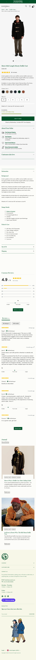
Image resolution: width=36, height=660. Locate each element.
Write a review (18, 310)
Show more (18, 428)
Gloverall (11, 652)
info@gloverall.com (10, 580)
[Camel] (7, 91)
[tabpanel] (18, 377)
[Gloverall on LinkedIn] (8, 596)
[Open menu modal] (30, 6)
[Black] (3, 91)
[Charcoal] (11, 91)
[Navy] (15, 91)
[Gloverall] (5, 6)
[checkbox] (16, 323)
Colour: (5, 88)
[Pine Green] (19, 91)
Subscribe (31, 614)
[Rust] (23, 91)
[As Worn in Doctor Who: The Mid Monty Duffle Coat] (18, 514)
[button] (13, 60)
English (3, 650)
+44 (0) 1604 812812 (8, 581)
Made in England (10, 211)
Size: (4, 96)
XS (3, 100)
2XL (27, 100)
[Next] (29, 1)
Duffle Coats (12, 9)
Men (7, 9)
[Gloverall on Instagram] (5, 596)
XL (21, 100)
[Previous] (6, 1)
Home (3, 9)
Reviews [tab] (5, 318)
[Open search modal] (26, 6)
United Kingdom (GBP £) (14, 650)
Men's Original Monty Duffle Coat (21, 84)
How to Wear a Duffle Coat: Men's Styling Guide (17, 480)
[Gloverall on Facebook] (3, 596)
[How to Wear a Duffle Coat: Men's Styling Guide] (18, 462)
